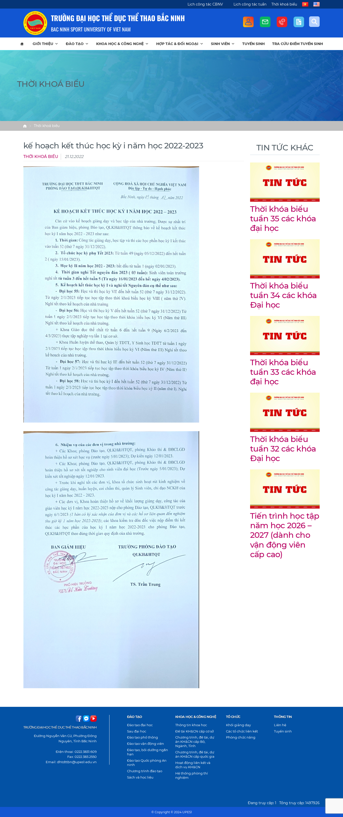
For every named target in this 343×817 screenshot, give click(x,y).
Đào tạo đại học (140, 725)
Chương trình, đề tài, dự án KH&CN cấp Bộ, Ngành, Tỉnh (194, 741)
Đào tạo (75, 44)
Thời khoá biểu (284, 4)
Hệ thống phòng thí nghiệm (191, 775)
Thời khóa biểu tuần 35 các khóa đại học (283, 218)
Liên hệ (280, 725)
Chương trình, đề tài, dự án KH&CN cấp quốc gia (194, 754)
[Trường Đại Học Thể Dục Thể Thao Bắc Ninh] (35, 23)
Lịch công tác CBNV (205, 4)
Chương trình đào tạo (144, 771)
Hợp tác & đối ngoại (177, 44)
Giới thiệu (43, 44)
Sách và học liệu (140, 777)
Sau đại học (136, 731)
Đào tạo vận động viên (145, 744)
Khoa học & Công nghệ (120, 44)
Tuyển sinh (253, 44)
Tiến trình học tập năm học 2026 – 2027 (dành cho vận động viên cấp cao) (284, 535)
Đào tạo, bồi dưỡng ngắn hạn (147, 752)
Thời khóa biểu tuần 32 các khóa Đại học (283, 448)
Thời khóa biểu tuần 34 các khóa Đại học (283, 295)
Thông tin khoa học (191, 725)
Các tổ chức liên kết (242, 731)
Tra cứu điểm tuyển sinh (297, 44)
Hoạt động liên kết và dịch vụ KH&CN (192, 765)
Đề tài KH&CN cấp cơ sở (194, 731)
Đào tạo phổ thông (142, 737)
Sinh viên (220, 44)
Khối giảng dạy (238, 725)
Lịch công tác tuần (250, 4)
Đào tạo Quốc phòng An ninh (146, 762)
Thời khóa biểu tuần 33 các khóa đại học (283, 372)
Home (24, 126)
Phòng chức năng (240, 737)
